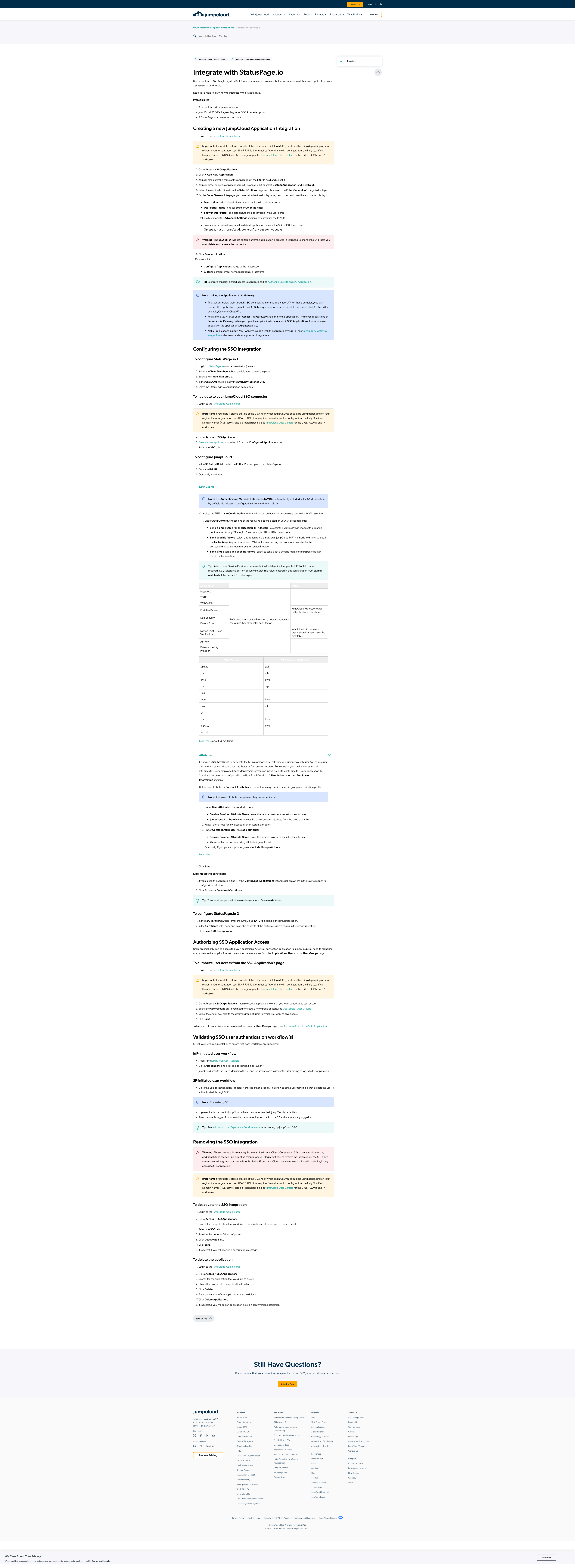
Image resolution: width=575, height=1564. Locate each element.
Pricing (307, 14)
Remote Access (243, 1469)
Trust (250, 1517)
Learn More (205, 854)
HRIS (239, 1450)
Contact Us (355, 4)
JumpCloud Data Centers (279, 155)
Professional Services (357, 1468)
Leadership (353, 1422)
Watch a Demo (355, 14)
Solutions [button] (277, 14)
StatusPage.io (216, 366)
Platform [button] (293, 14)
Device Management (246, 1441)
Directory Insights (244, 1446)
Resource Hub (317, 1458)
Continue (546, 1557)
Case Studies (316, 1487)
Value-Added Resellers (320, 1446)
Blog (313, 1472)
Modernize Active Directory (286, 1454)
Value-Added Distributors (322, 1441)
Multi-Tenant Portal (319, 1422)
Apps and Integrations (223, 27)
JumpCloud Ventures (357, 1446)
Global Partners (317, 1431)
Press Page (353, 1436)
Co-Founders (354, 1426)
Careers (351, 1431)
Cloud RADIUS (243, 1431)
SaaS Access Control (246, 1474)
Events (314, 1463)
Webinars (315, 1468)
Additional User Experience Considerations (236, 1127)
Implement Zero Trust (283, 1449)
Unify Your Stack (281, 1467)
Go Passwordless (281, 1444)
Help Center (353, 1472)
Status (351, 1482)
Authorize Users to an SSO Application (289, 281)
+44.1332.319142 (207, 1426)
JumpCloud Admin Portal (226, 136)
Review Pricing (208, 1455)
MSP (313, 1417)
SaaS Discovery (243, 1479)
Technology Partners (320, 1436)
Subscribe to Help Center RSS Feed (212, 59)
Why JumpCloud (260, 14)
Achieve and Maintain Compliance (289, 1417)
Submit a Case (288, 1384)
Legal (258, 1517)
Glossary (352, 1477)
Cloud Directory (244, 1422)
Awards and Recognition (359, 1441)
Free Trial (374, 14)
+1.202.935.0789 (210, 1418)
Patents (287, 1517)
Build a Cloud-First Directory (286, 1435)
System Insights (243, 1493)
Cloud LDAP (242, 1426)
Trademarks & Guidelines (304, 1517)
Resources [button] (335, 14)
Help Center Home (202, 27)
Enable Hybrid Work (283, 1440)
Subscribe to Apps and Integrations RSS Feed (252, 59)
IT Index (314, 1477)
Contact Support (355, 1463)
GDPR (277, 1517)
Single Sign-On (243, 1489)
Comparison (279, 1477)
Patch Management (245, 1465)
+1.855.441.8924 (206, 1422)
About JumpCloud (356, 1417)
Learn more (205, 740)
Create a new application (212, 442)
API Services (242, 1417)
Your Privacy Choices (328, 1517)
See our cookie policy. (101, 1561)
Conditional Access (245, 1436)
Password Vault (243, 1460)
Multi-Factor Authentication (248, 1455)
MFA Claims (206, 486)
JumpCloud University (320, 1492)
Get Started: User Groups (297, 1008)
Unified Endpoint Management (250, 1498)
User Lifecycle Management (249, 1503)
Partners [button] (319, 14)
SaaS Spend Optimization (247, 1484)
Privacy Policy (238, 1517)
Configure (307, 330)
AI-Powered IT (280, 1422)
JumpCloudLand (318, 1496)
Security (267, 1517)
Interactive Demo (318, 1482)
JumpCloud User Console (225, 1060)
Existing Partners (318, 1426)
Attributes (205, 755)
